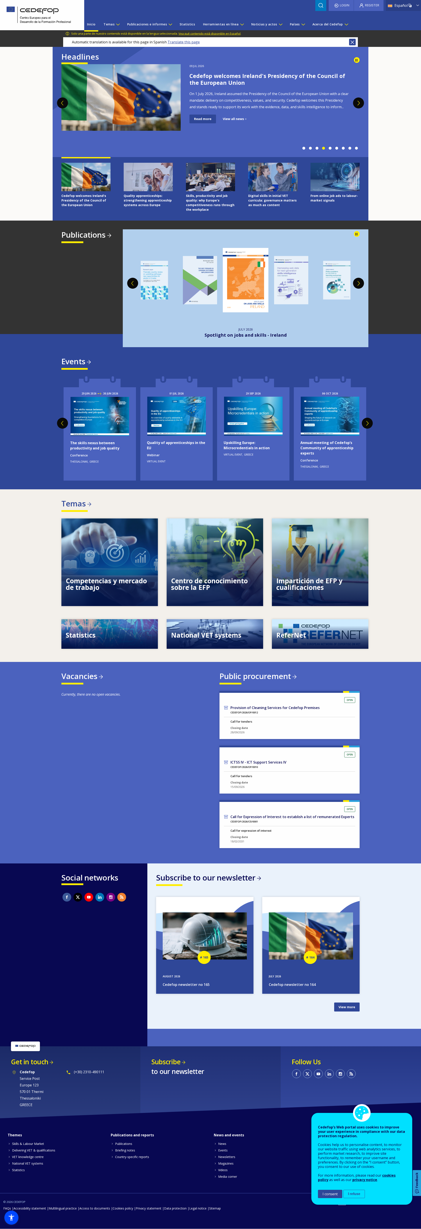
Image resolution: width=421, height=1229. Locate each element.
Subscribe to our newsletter (205, 877)
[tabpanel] (210, 104)
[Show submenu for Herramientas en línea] (242, 24)
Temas (73, 503)
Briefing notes (125, 1150)
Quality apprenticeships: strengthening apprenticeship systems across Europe (265, 79)
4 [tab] (323, 148)
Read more (202, 125)
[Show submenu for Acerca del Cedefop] (346, 24)
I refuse (354, 1194)
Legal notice (198, 1208)
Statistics (18, 1170)
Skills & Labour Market (28, 1144)
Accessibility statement (30, 1208)
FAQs (7, 1208)
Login (344, 5)
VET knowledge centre (28, 1157)
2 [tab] (310, 148)
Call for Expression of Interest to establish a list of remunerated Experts (292, 816)
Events (73, 361)
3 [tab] (317, 148)
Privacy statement (148, 1208)
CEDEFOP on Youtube (88, 897)
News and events (229, 1135)
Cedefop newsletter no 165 (186, 984)
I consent (330, 1194)
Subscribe (165, 1061)
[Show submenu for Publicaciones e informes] (170, 24)
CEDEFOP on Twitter (77, 897)
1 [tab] (303, 148)
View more (109, 562)
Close (352, 42)
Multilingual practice (63, 1208)
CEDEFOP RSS (121, 897)
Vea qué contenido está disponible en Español (209, 33)
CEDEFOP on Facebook (66, 897)
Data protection (175, 1208)
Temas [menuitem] (108, 24)
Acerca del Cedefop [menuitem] (327, 24)
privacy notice (364, 1179)
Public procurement (255, 676)
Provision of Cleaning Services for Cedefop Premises (275, 707)
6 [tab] (336, 148)
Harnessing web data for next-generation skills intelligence (245, 335)
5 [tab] (330, 148)
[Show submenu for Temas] (118, 24)
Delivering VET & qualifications (33, 1150)
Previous (62, 102)
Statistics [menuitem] (187, 24)
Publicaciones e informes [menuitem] (147, 24)
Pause (357, 60)
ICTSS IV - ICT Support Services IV (258, 762)
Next (358, 102)
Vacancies (79, 676)
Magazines (226, 1163)
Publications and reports (132, 1135)
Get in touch (29, 1061)
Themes (15, 1135)
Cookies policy (123, 1208)
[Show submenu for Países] (303, 24)
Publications (83, 235)
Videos (223, 1170)
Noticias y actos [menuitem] (264, 24)
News (222, 1144)
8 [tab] (350, 148)
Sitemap (215, 1208)
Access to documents (94, 1208)
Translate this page (184, 42)
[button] (11, 1218)
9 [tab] (356, 148)
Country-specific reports (132, 1157)
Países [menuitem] (295, 24)
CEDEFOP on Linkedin (99, 897)
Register (372, 5)
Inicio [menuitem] (91, 24)
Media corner (227, 1176)
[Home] (39, 15)
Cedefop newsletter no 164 (292, 984)
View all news (233, 125)
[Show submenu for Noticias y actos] (280, 24)
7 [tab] (343, 148)
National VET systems (27, 1163)
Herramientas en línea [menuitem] (221, 24)
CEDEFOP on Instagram (110, 897)
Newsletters (226, 1157)
